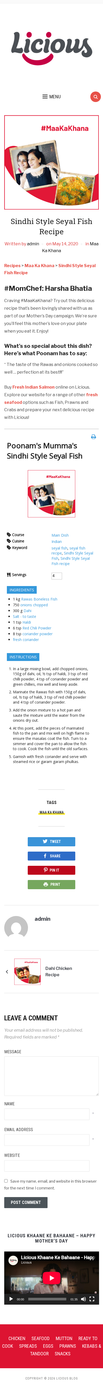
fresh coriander (26, 639)
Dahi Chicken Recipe (58, 971)
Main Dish (60, 535)
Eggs (48, 1346)
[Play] (11, 1299)
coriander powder (37, 633)
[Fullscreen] (92, 1299)
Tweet (55, 841)
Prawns (67, 1346)
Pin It (54, 870)
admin (33, 243)
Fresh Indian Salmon (33, 387)
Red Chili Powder (36, 627)
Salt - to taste (24, 616)
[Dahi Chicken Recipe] (27, 971)
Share (55, 856)
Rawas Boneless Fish (39, 599)
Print (55, 884)
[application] (51, 1278)
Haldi (26, 622)
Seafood (40, 1338)
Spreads (28, 1346)
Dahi (27, 610)
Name (9, 1103)
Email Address (18, 1129)
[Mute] (83, 1299)
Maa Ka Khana (52, 812)
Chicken (16, 1338)
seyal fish (59, 548)
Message (12, 1051)
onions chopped (34, 604)
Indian (57, 541)
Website (12, 1155)
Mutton (64, 1338)
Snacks (63, 1353)
